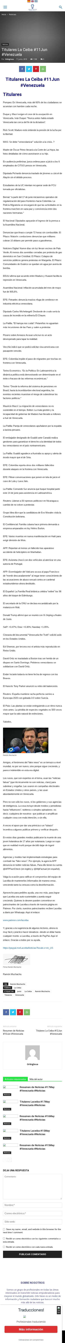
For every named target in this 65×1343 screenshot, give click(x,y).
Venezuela (19, 995)
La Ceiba (17, 988)
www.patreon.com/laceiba (15, 920)
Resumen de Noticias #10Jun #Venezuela (13, 1032)
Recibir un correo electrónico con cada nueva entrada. (29, 1247)
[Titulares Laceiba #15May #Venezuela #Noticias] (10, 1134)
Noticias (12, 14)
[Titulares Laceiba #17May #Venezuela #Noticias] (10, 1105)
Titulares (8, 995)
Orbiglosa (9, 59)
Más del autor (36, 1079)
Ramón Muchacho (17, 984)
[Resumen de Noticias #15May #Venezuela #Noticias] (10, 1149)
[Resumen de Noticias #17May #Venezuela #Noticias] (10, 1090)
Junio (19, 991)
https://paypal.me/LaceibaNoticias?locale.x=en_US (28, 948)
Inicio (4, 14)
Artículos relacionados (15, 1079)
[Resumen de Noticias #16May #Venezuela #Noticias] (10, 1120)
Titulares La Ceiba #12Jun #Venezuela (49, 1032)
